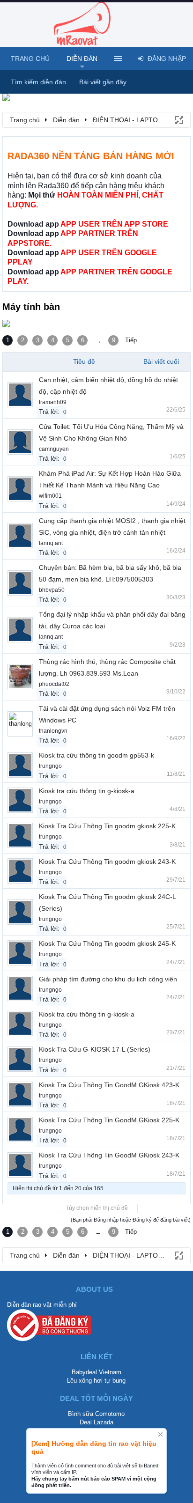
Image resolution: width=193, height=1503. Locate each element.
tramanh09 (53, 402)
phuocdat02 (54, 684)
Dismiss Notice (160, 1434)
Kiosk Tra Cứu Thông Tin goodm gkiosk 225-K (107, 826)
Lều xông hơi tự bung (96, 1380)
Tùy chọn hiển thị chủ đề (97, 1208)
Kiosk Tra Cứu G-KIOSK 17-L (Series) (94, 1049)
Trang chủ (30, 58)
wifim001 (50, 496)
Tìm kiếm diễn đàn (38, 82)
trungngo (50, 766)
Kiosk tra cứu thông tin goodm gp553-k (96, 755)
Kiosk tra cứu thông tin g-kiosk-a (86, 791)
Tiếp (131, 340)
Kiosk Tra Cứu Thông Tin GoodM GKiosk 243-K (109, 1155)
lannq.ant (51, 543)
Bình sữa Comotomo (96, 1413)
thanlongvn (53, 731)
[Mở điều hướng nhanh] (178, 119)
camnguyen (54, 449)
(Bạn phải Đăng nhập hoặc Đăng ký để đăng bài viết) (131, 1220)
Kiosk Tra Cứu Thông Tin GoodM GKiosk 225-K (109, 1120)
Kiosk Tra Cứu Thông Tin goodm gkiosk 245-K (107, 943)
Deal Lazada (96, 1422)
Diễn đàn (82, 58)
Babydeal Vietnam (96, 1372)
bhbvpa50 (52, 590)
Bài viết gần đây (102, 82)
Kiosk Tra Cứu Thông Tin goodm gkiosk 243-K (107, 861)
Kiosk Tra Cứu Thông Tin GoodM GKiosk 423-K (109, 1085)
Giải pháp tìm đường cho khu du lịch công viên (108, 979)
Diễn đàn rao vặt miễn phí (42, 1304)
